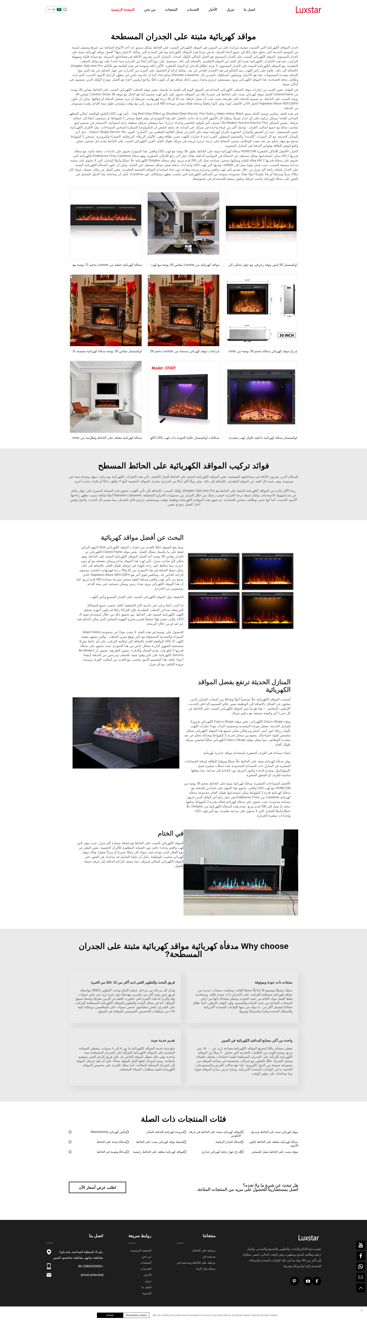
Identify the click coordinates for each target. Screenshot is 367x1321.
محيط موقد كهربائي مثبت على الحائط (160, 1141)
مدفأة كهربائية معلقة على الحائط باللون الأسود (273, 1143)
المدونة (146, 1293)
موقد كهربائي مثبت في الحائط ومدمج (274, 1132)
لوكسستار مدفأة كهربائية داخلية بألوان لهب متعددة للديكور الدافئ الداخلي (247, 438)
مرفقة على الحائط (204, 1250)
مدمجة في (209, 1256)
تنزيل (230, 9)
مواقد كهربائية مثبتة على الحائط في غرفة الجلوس (215, 1133)
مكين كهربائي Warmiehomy (108, 1132)
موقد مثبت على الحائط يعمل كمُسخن (274, 1151)
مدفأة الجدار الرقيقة (228, 1141)
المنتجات (171, 9)
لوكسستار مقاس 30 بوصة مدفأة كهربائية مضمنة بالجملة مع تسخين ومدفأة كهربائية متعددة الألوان (76, 351)
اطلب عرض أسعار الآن (97, 1187)
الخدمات (193, 9)
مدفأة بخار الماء (206, 1268)
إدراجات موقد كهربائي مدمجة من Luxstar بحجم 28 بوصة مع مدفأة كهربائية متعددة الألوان (158, 351)
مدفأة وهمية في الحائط (111, 1151)
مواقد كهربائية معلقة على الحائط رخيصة (158, 1151)
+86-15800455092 (90, 1266)
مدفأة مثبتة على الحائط (111, 1141)
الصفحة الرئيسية (123, 9)
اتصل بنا (249, 9)
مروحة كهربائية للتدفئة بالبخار (165, 1132)
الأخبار (213, 9)
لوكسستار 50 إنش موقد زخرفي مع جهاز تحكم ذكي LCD (259, 265)
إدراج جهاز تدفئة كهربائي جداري (221, 1151)
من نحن (150, 9)
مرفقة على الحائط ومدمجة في (196, 1262)
